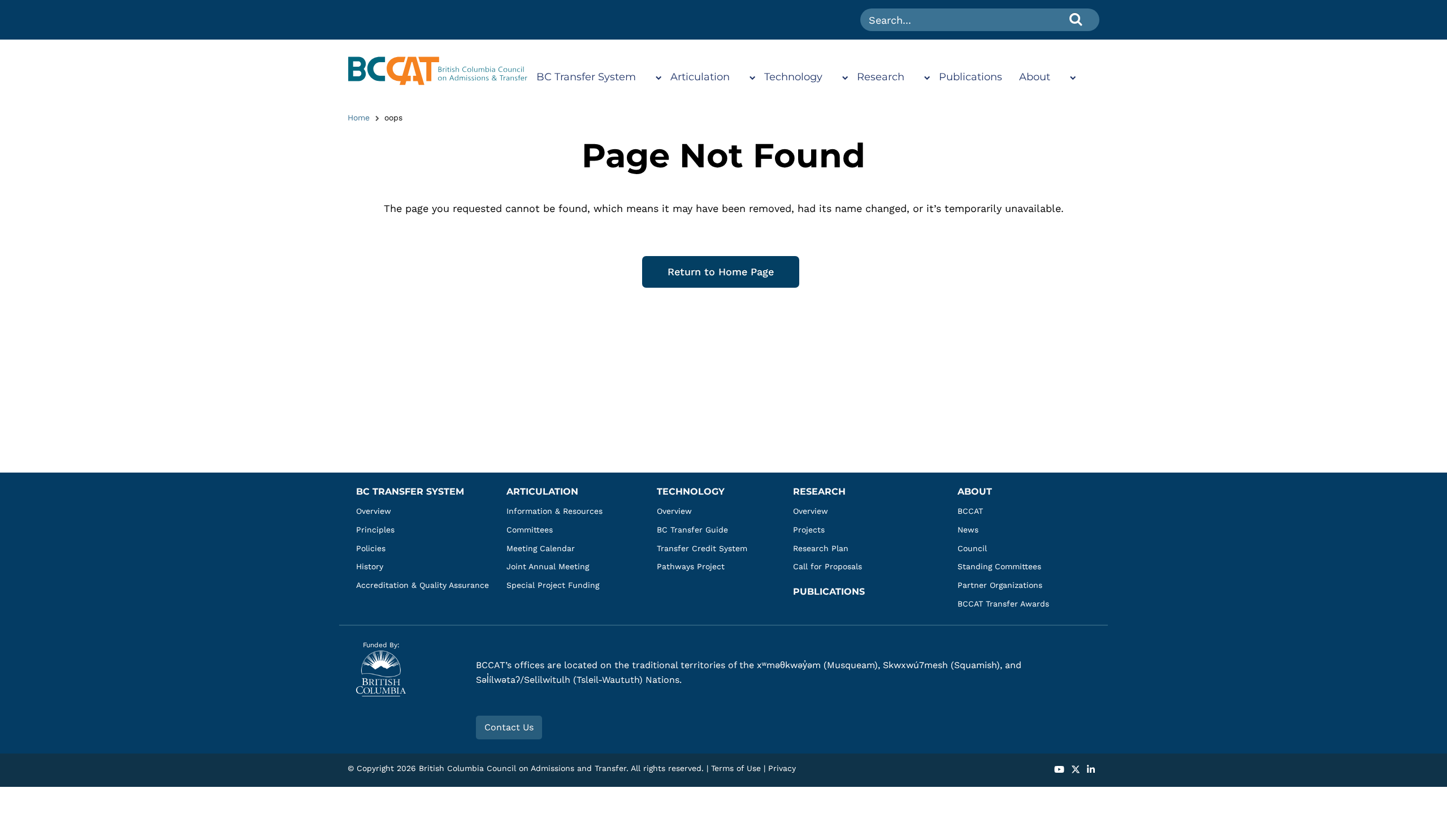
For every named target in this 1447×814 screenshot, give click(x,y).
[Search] (1075, 19)
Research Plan (820, 548)
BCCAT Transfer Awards (1003, 603)
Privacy (782, 768)
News (968, 529)
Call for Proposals (827, 566)
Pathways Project (691, 566)
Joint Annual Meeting (547, 566)
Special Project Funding (552, 585)
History (369, 566)
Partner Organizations (1000, 585)
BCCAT (970, 511)
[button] (1059, 770)
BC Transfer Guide (692, 529)
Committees (529, 529)
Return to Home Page (721, 272)
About (1034, 77)
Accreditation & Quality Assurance (422, 585)
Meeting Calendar (540, 548)
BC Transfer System (586, 77)
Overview (373, 511)
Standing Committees (999, 566)
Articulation (700, 77)
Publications (970, 77)
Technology (793, 77)
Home (359, 117)
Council (972, 548)
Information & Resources (554, 511)
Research (880, 77)
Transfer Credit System (702, 548)
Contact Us (509, 727)
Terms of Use (736, 768)
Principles (375, 529)
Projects (809, 529)
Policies (370, 548)
